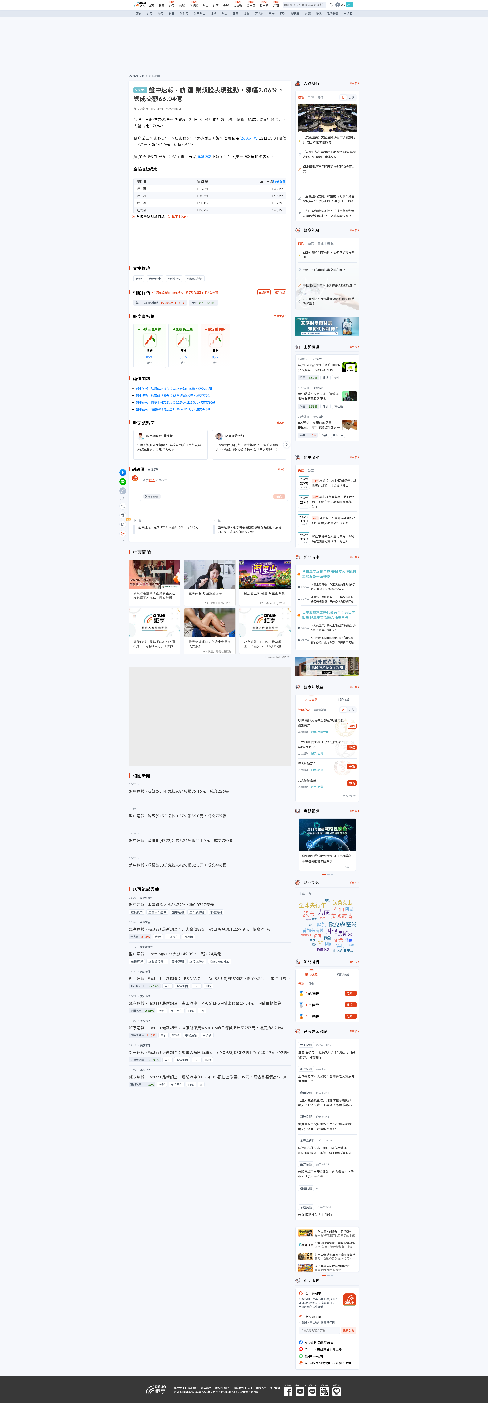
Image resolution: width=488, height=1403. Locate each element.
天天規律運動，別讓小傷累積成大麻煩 (210, 644)
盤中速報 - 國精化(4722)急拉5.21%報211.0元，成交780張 (175, 402)
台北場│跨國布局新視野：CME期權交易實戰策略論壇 (334, 520)
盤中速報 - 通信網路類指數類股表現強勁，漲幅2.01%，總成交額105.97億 (249, 529)
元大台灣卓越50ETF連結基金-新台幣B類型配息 (321, 744)
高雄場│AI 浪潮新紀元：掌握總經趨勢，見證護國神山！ (334, 483)
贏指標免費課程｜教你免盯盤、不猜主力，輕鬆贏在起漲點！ (334, 501)
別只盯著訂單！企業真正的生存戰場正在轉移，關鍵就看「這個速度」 (154, 595)
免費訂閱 (348, 1330)
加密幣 (238, 5)
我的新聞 (332, 13)
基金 (205, 5)
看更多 (281, 422)
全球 (226, 5)
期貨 (247, 13)
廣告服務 (206, 1387)
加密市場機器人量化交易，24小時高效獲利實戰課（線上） (333, 538)
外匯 (216, 5)
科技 (172, 13)
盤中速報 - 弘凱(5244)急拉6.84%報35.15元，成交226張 (174, 388)
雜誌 (319, 13)
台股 (172, 5)
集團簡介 (192, 1387)
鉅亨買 (251, 5)
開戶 (352, 726)
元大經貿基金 (307, 763)
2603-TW (249, 138)
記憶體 (313, 993)
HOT (315, 480)
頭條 (138, 13)
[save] (122, 524)
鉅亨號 (264, 5)
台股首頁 (264, 292)
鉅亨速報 (138, 76)
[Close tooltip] (154, 533)
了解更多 (279, 316)
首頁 (151, 5)
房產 (271, 13)
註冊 (349, 5)
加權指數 (204, 156)
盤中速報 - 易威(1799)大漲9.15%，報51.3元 (168, 527)
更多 (351, 97)
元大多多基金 (307, 780)
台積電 (313, 1004)
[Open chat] (122, 533)
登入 (342, 5)
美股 (182, 5)
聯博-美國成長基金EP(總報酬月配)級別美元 (321, 723)
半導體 (313, 1016)
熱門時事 (199, 13)
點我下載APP (178, 216)
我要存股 (279, 292)
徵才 (249, 1387)
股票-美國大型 (319, 732)
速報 (213, 13)
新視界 (295, 13)
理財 (283, 13)
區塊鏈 (259, 13)
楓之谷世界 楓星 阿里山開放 (264, 593)
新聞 (161, 5)
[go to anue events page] (331, 4)
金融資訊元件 (222, 1387)
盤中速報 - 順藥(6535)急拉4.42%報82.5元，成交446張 (173, 409)
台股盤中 (154, 76)
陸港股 (193, 5)
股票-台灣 (317, 753)
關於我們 (179, 1387)
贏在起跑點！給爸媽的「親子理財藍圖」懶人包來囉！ (188, 292)
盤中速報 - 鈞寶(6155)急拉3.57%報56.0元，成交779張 (173, 395)
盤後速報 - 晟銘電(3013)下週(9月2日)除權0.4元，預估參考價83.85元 (154, 644)
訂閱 (276, 5)
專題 (308, 13)
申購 (352, 747)
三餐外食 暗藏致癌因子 (205, 593)
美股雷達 (317, 359)
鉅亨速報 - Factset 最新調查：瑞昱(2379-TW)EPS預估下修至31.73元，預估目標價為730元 (264, 644)
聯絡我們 (239, 1387)
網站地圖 (261, 1387)
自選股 (348, 13)
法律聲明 (275, 1387)
